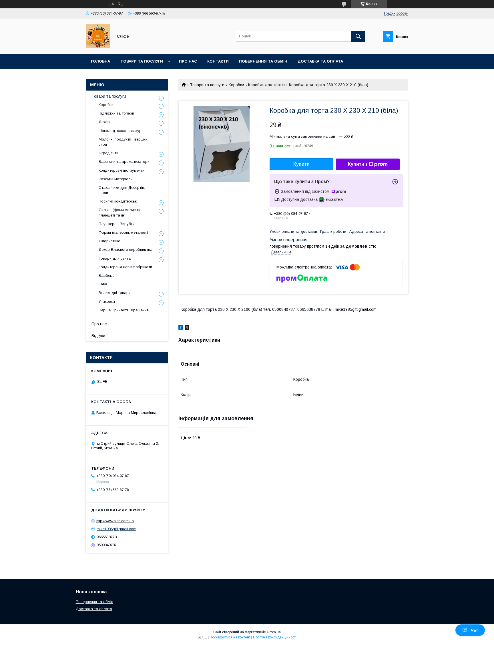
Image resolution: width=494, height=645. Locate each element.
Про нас (188, 61)
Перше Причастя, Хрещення (124, 310)
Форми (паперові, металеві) (123, 232)
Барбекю (107, 275)
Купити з (358, 164)
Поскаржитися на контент (230, 637)
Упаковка (107, 301)
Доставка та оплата (320, 61)
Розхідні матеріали (116, 179)
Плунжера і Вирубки (117, 224)
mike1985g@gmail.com (116, 529)
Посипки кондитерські (118, 201)
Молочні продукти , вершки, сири (123, 142)
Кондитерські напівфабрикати (125, 267)
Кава (103, 284)
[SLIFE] (98, 46)
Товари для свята (115, 258)
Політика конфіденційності (274, 637)
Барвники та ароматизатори (124, 161)
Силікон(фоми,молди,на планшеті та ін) (120, 212)
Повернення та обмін (263, 61)
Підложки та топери (116, 113)
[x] (187, 328)
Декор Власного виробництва (125, 249)
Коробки (236, 85)
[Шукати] (358, 36)
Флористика (109, 241)
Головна (100, 61)
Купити (301, 164)
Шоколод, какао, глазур (120, 131)
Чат (474, 630)
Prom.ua (274, 632)
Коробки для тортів (266, 85)
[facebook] (180, 328)
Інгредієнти (108, 153)
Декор (104, 122)
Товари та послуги (141, 61)
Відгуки (98, 335)
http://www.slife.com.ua (115, 520)
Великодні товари (115, 293)
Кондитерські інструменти (121, 170)
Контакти (218, 61)
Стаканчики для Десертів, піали (122, 190)
